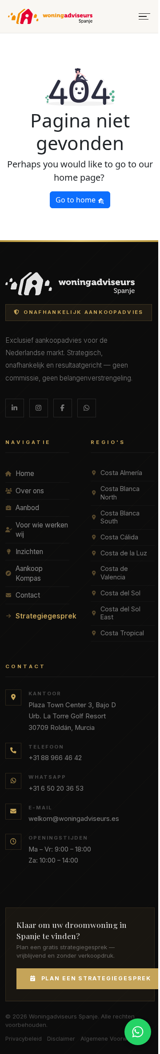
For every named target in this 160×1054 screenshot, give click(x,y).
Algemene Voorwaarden (113, 1038)
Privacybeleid (23, 1038)
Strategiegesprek (42, 616)
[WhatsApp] (86, 408)
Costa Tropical (122, 633)
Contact (28, 595)
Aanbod (27, 507)
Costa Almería (121, 472)
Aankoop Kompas (29, 573)
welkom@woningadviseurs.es (73, 819)
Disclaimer (61, 1038)
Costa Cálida (119, 537)
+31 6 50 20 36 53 (56, 788)
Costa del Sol (120, 593)
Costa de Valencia (114, 573)
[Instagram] (38, 408)
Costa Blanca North (120, 493)
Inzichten (29, 551)
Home (25, 473)
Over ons (30, 491)
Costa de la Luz (123, 553)
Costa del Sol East (120, 613)
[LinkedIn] (14, 408)
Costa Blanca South (120, 517)
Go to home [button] (76, 200)
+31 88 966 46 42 (55, 758)
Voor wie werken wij (42, 530)
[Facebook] (62, 408)
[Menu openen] (144, 17)
